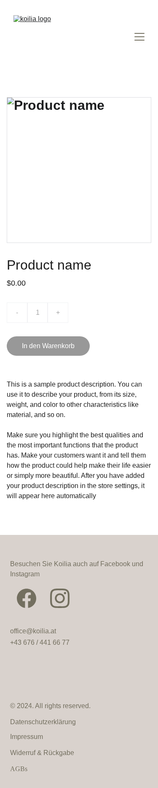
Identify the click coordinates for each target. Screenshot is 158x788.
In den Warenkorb (48, 345)
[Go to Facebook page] (26, 598)
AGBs (18, 768)
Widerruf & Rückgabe (42, 752)
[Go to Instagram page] (60, 598)
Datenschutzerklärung (43, 721)
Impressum (26, 736)
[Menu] (139, 37)
